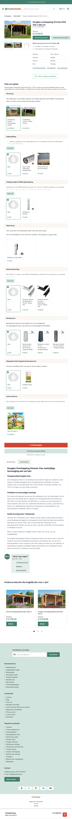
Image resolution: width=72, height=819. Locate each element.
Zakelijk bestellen (12, 677)
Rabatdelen (10, 761)
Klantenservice (11, 667)
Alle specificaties (62, 68)
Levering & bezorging (39, 68)
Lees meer (10, 148)
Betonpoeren (10, 318)
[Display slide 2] (38, 631)
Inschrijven (53, 654)
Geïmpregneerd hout (13, 734)
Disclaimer (9, 717)
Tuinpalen (9, 757)
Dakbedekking (11, 136)
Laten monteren (11, 396)
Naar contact (11, 779)
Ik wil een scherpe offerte (60, 37)
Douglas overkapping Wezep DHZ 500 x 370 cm (50, 613)
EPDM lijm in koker (47, 234)
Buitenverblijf (17, 16)
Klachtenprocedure (12, 687)
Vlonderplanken (11, 732)
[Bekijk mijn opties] (65, 814)
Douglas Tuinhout (12, 742)
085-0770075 (20, 772)
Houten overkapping (13, 752)
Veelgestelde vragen (13, 670)
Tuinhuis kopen (11, 749)
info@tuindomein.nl (15, 774)
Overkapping (7, 16)
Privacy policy (11, 712)
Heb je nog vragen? (20, 556)
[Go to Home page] (13, 9)
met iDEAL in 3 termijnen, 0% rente (45, 46)
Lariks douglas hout (12, 729)
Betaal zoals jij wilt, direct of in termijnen (45, 43)
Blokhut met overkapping (14, 759)
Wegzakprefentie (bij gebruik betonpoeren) (21, 361)
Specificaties (24, 462)
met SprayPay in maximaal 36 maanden (46, 49)
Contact (9, 697)
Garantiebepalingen (12, 684)
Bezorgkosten (51, 68)
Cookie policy (10, 714)
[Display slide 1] (34, 631)
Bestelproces (10, 680)
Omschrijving (11, 462)
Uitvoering (9, 94)
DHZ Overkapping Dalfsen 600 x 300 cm (19, 611)
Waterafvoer (10, 225)
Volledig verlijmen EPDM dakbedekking (19, 182)
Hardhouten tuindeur (13, 744)
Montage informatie (12, 705)
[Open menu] (3, 8)
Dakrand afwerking (12, 269)
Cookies (36, 806)
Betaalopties (10, 672)
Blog (7, 700)
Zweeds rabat (10, 739)
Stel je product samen (41, 37)
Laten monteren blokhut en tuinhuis (18, 707)
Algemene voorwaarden (14, 709)
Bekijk (10, 624)
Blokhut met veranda (13, 754)
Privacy (36, 803)
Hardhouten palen (12, 737)
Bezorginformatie (12, 675)
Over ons (9, 702)
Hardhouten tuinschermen (14, 747)
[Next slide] (42, 631)
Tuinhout (9, 727)
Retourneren (10, 682)
